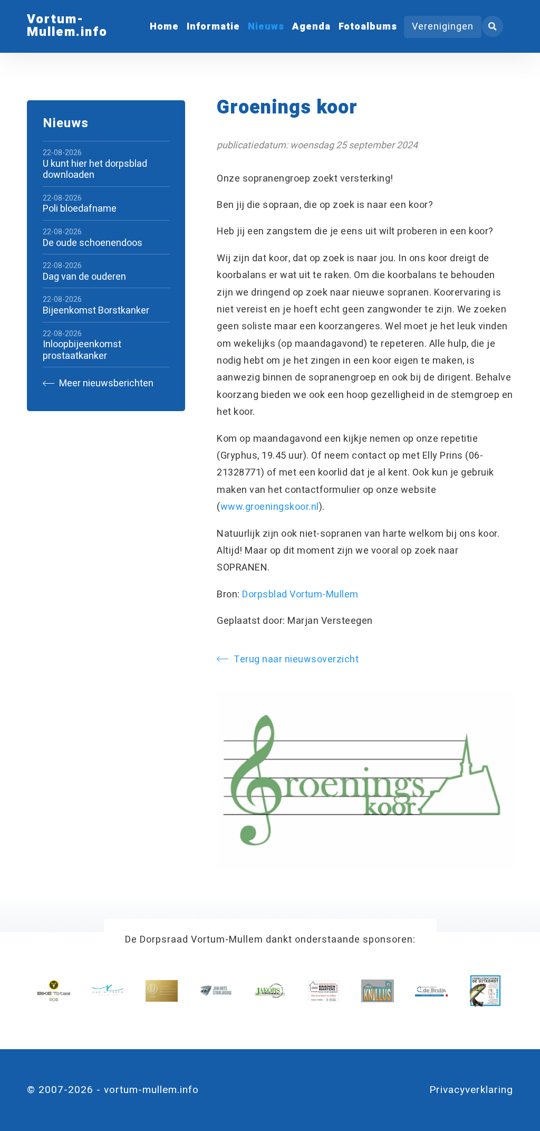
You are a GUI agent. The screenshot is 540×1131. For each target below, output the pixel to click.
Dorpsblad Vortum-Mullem (300, 594)
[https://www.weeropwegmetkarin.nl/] (108, 990)
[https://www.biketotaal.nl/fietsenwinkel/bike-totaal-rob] (53, 990)
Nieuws (266, 27)
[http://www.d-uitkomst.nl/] (485, 990)
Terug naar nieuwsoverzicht (296, 659)
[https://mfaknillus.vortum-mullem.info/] (377, 990)
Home (164, 27)
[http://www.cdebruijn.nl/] (431, 990)
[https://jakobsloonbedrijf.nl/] (270, 990)
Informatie (213, 27)
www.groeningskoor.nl (269, 507)
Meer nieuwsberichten (105, 383)
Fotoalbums (368, 27)
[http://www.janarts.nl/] (215, 990)
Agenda (311, 27)
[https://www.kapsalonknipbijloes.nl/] (162, 990)
